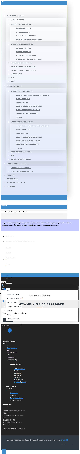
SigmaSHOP (64, 440)
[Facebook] (10, 330)
